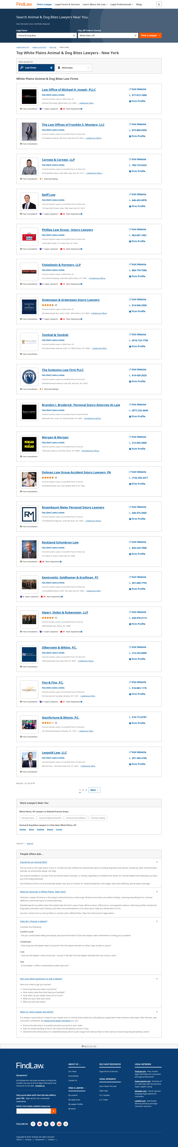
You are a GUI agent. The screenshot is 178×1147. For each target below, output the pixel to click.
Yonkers (22, 829)
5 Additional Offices (86, 661)
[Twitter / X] (46, 1124)
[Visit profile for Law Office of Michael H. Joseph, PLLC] (29, 97)
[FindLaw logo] (25, 4)
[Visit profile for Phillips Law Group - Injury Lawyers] (29, 237)
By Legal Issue (74, 1100)
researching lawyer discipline (57, 1020)
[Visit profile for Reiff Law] (29, 202)
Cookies (51, 1139)
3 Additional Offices (94, 173)
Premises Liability (98, 818)
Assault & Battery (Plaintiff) (50, 818)
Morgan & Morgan (55, 437)
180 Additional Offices (90, 451)
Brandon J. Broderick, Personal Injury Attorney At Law (81, 405)
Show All (19, 843)
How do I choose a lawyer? (33, 921)
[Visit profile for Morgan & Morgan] (29, 444)
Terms (19, 1139)
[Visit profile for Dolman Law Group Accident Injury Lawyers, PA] (29, 479)
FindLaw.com (140, 1071)
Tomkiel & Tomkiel (55, 335)
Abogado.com (141, 1091)
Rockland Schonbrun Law (60, 542)
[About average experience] (81, 109)
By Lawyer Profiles (75, 1104)
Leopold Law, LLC (54, 752)
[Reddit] (59, 1124)
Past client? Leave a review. (53, 95)
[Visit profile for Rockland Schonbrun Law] (29, 549)
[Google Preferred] (65, 1124)
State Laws (103, 1091)
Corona (59, 829)
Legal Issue (21, 30)
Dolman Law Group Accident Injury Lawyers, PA (76, 472)
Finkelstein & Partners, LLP (61, 265)
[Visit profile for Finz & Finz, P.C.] (29, 689)
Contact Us (72, 1080)
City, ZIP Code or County (89, 30)
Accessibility (73, 1076)
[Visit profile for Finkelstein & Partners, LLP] (29, 272)
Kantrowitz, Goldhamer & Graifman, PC (70, 577)
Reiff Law (48, 195)
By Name (72, 1108)
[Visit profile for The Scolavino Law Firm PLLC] (29, 377)
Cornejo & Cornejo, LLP (58, 160)
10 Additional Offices (97, 278)
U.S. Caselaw (104, 1095)
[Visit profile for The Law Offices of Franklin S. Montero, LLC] (29, 132)
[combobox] (46, 35)
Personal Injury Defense (76, 818)
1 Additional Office (85, 103)
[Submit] (53, 1111)
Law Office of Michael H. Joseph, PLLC (69, 90)
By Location (73, 1095)
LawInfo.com (140, 1101)
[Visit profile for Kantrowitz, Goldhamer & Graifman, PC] (29, 584)
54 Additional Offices (92, 418)
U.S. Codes (103, 1100)
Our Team (72, 1071)
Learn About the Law (107, 1086)
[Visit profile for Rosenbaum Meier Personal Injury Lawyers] (29, 514)
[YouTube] (39, 1124)
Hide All (30, 843)
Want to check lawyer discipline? (37, 1011)
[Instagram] (52, 1124)
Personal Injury (28, 818)
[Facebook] (33, 1124)
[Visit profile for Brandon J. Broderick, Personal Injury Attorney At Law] (29, 412)
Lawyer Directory (22, 47)
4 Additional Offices (99, 313)
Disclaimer (39, 1139)
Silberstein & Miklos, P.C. (59, 647)
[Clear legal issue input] (74, 35)
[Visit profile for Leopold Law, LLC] (29, 760)
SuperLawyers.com (143, 1081)
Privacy (28, 1139)
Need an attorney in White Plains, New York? (43, 891)
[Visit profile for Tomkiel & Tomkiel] (29, 342)
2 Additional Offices (93, 138)
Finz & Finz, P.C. (53, 682)
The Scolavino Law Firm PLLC (63, 370)
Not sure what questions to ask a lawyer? (41, 978)
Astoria (50, 829)
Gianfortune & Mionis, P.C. (60, 717)
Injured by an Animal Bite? (33, 862)
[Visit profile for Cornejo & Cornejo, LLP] (29, 167)
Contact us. (40, 1086)
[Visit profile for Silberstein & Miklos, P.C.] (29, 654)
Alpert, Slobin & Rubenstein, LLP (65, 612)
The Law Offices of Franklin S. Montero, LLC (73, 125)
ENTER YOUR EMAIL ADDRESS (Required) (33, 1106)
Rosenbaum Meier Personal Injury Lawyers (73, 507)
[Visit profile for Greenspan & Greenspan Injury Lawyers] (29, 307)
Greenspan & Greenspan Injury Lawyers (71, 300)
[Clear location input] (135, 35)
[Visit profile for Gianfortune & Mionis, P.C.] (29, 725)
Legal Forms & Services (108, 1071)
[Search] (159, 4)
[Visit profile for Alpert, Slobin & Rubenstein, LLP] (29, 619)
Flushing (40, 829)
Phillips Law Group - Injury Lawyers (67, 230)
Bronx (31, 829)
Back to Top (90, 1046)
